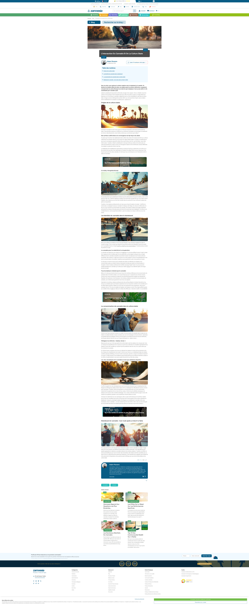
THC (140, 392)
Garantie (146, 587)
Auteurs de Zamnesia (112, 585)
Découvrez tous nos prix (204, 563)
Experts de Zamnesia (112, 587)
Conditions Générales (148, 579)
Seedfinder (110, 571)
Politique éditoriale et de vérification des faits (153, 593)
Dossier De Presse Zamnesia (113, 583)
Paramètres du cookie (200, 602)
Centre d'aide (147, 571)
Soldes (73, 589)
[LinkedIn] (143, 476)
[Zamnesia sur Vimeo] (38, 581)
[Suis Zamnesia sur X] (40, 581)
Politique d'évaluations (149, 585)
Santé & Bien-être (75, 577)
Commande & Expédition (149, 577)
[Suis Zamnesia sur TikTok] (33, 583)
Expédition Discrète (111, 589)
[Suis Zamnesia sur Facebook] (33, 581)
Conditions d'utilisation (56, 558)
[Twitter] (145, 476)
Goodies (73, 585)
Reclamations (147, 589)
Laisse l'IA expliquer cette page (137, 62)
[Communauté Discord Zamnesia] (38, 583)
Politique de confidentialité (47, 558)
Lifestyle (114, 485)
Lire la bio (111, 476)
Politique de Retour (148, 583)
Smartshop (74, 579)
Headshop (73, 573)
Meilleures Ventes (111, 577)
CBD (112, 288)
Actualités (105, 485)
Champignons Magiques (76, 581)
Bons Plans (74, 587)
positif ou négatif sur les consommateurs (126, 246)
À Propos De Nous (111, 579)
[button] (103, 62)
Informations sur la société (149, 573)
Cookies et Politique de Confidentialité (151, 581)
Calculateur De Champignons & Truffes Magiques (190, 573)
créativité (124, 252)
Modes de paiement (148, 575)
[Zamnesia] (99, 11)
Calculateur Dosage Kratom (186, 575)
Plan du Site (110, 591)
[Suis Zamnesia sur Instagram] (36, 581)
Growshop (73, 583)
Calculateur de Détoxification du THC (187, 571)
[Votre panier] (157, 10)
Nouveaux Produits (111, 575)
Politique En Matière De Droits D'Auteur (151, 591)
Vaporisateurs (74, 575)
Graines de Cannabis (75, 571)
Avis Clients (110, 581)
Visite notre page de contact (40, 577)
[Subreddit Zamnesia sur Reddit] (36, 583)
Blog (109, 573)
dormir (128, 266)
